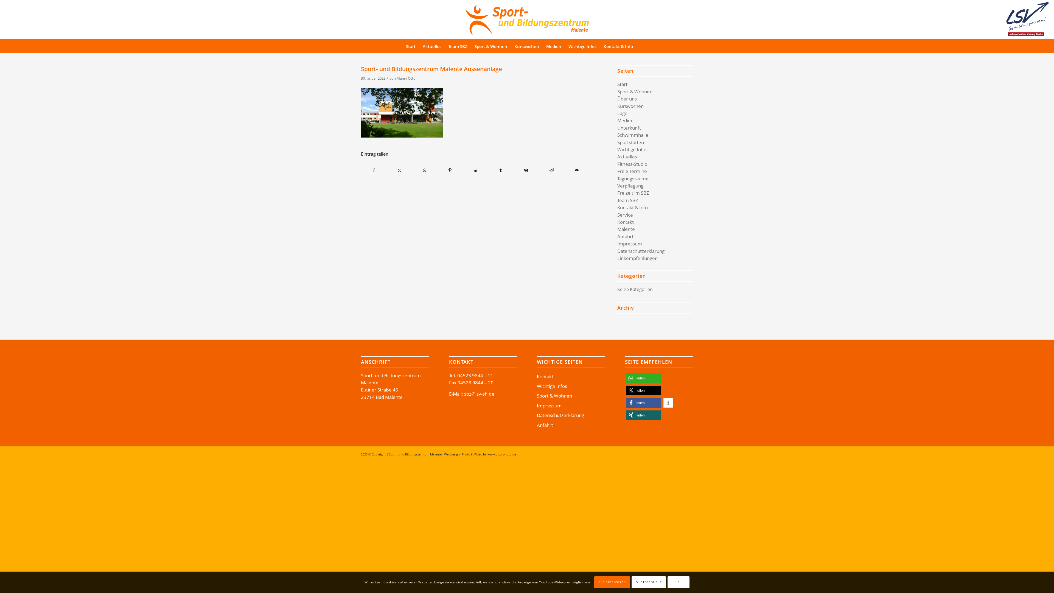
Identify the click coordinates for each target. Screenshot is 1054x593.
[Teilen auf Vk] (526, 170)
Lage (622, 113)
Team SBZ (627, 200)
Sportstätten (630, 142)
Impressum (629, 243)
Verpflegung (630, 186)
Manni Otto (406, 78)
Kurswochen (630, 106)
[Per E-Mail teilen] (576, 170)
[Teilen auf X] (399, 170)
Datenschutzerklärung (641, 251)
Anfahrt (625, 236)
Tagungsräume (633, 178)
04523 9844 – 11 (475, 375)
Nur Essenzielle (649, 582)
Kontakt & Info (632, 207)
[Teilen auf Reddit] (551, 170)
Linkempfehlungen (637, 258)
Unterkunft (629, 128)
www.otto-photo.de (501, 454)
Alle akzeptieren (612, 582)
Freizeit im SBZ (633, 193)
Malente (626, 229)
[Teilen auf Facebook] (373, 170)
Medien (625, 120)
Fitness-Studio (632, 164)
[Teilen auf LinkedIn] (475, 170)
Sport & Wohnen (634, 91)
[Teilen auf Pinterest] (450, 170)
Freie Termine (632, 171)
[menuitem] (410, 46)
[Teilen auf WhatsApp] (424, 170)
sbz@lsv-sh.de (479, 394)
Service (625, 215)
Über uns (627, 99)
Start (622, 84)
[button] (643, 378)
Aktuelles (627, 156)
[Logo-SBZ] (527, 18)
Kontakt (625, 222)
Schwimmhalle (632, 135)
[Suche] (647, 46)
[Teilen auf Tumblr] (500, 170)
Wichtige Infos (632, 149)
